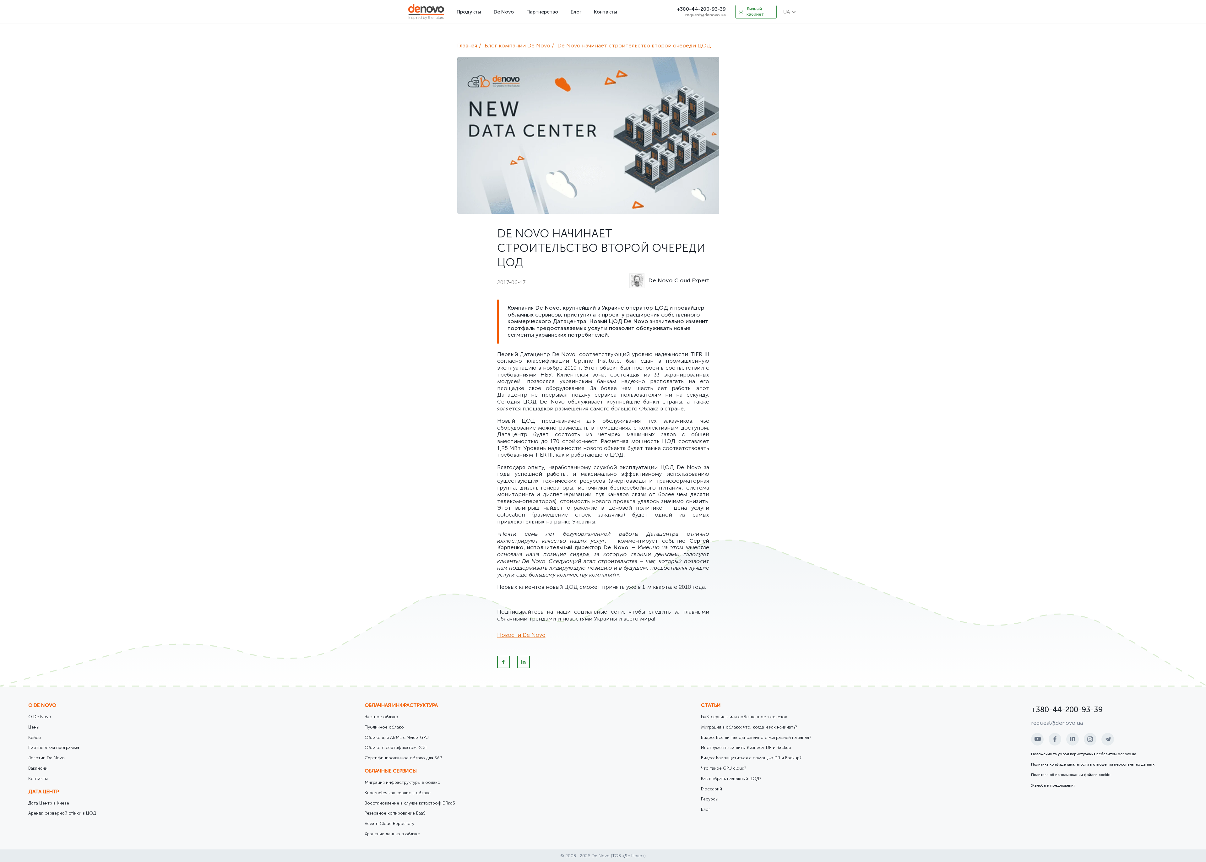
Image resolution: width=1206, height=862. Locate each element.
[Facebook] (503, 662)
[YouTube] (1037, 739)
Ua (786, 12)
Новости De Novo (521, 635)
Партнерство (542, 12)
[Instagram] (1090, 739)
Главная (467, 45)
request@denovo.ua (705, 15)
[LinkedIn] (523, 662)
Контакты (605, 12)
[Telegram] (1107, 739)
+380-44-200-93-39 (701, 9)
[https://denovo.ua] (426, 12)
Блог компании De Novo (517, 45)
